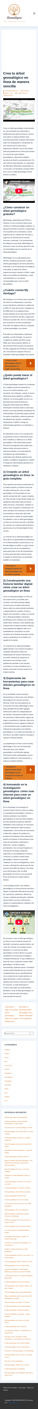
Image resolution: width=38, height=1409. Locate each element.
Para (6, 1093)
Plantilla (7, 1097)
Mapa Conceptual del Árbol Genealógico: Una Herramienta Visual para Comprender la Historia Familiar (18, 1163)
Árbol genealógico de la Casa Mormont (16, 1210)
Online (6, 1089)
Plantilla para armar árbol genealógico (16, 1117)
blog (6, 1061)
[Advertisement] (19, 51)
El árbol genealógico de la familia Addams (17, 1343)
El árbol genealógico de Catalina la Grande (18, 1188)
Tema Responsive (12, 1402)
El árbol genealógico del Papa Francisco (17, 1156)
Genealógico (8, 1081)
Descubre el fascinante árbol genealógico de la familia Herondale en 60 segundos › (26, 1012)
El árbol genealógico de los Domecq (15, 1326)
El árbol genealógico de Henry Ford (15, 1196)
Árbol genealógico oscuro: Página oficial (17, 1265)
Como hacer (8, 1065)
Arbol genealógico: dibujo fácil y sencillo (17, 1365)
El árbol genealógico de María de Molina (17, 1310)
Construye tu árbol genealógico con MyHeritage (19, 1351)
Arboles (7, 1053)
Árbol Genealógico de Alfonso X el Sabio (17, 1302)
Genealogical (8, 95)
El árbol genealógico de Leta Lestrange (16, 1200)
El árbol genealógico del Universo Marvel (17, 1282)
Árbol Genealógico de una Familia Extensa (18, 1226)
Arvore (7, 1057)
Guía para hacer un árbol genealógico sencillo (18, 1127)
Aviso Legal (21, 1387)
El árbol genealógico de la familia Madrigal (17, 1306)
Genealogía (8, 1073)
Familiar (7, 1069)
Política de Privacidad (10, 1387)
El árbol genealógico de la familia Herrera (17, 1347)
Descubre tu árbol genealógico (14, 1361)
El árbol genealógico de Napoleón (15, 1369)
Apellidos (7, 1050)
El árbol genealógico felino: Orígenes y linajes (19, 1261)
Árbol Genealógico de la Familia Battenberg (18, 1292)
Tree (6, 1100)
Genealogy (8, 1085)
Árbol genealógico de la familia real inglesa (18, 1192)
